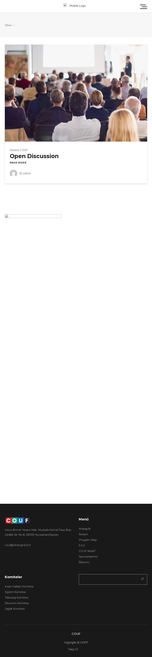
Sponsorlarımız (88, 556)
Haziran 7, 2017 (19, 150)
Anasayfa (84, 528)
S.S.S (82, 545)
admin (27, 173)
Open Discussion (34, 156)
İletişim (83, 534)
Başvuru (84, 562)
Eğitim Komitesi (15, 592)
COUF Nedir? (87, 551)
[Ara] (143, 579)
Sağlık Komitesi (15, 608)
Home (8, 25)
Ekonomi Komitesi (17, 603)
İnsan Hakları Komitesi (19, 586)
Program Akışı (88, 540)
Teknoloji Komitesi (16, 597)
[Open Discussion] (76, 93)
